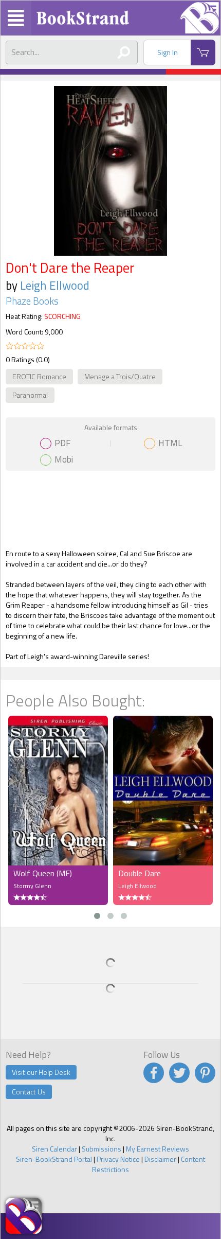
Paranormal (30, 395)
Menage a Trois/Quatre (120, 376)
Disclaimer (160, 1159)
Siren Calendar (54, 1148)
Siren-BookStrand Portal (54, 1159)
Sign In (167, 52)
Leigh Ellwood (54, 285)
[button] (97, 916)
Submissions (101, 1148)
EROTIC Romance (39, 376)
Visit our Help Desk (41, 1072)
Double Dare (139, 873)
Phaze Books (32, 301)
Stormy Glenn (32, 886)
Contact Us (29, 1091)
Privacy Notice (118, 1159)
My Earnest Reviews (157, 1148)
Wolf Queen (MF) (42, 873)
